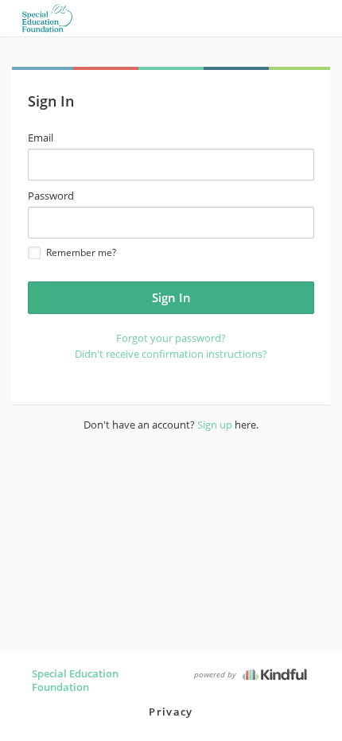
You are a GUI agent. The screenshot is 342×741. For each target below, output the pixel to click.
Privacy (170, 711)
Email (40, 137)
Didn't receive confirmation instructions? (171, 354)
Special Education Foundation (75, 680)
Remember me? (81, 252)
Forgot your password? (171, 338)
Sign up (214, 424)
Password (51, 195)
